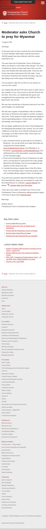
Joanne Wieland (31, 183)
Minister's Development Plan (10, 333)
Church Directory (7, 496)
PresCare (4, 327)
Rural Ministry (6, 469)
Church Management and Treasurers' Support (15, 368)
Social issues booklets (8, 488)
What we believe (7, 423)
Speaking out (6, 420)
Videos (4, 494)
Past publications (7, 508)
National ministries (7, 441)
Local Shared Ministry (8, 382)
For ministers (5, 321)
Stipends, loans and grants (10, 341)
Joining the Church (7, 317)
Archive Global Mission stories (16, 223)
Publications (5, 477)
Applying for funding (8, 374)
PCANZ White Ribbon (8, 431)
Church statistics (7, 393)
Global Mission (6, 458)
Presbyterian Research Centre (11, 455)
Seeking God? (6, 306)
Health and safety (7, 407)
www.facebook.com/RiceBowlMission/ (25, 151)
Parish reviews (6, 390)
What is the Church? (8, 314)
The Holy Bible (6, 311)
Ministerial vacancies (8, 330)
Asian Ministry (6, 450)
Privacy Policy (13, 523)
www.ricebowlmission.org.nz (13, 148)
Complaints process (8, 387)
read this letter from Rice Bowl (21, 185)
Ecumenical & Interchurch (9, 437)
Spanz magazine (7, 480)
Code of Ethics (6, 365)
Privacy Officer (6, 385)
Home (5, 23)
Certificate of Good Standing (10, 335)
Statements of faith (7, 292)
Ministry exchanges (7, 346)
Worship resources (7, 324)
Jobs (3, 301)
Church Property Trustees (9, 376)
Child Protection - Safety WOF (11, 410)
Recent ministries (7, 472)
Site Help (21, 523)
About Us (4, 287)
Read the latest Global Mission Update (18, 233)
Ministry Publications (8, 485)
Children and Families (8, 461)
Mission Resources (7, 453)
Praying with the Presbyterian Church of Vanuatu (21, 231)
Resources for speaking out (10, 428)
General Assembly (7, 290)
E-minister (5, 467)
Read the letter (25, 195)
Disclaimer (5, 523)
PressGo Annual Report (9, 502)
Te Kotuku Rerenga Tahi (9, 505)
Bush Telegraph (6, 482)
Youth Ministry (6, 464)
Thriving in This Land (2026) (15, 261)
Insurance (5, 396)
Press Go (4, 371)
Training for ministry (8, 352)
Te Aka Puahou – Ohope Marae (11, 444)
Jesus (3, 308)
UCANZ (4, 401)
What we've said (7, 426)
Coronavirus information (9, 415)
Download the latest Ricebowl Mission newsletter (22, 236)
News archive (6, 499)
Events (4, 399)
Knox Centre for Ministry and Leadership (14, 447)
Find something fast (23, 2)
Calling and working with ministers (12, 379)
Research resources (8, 295)
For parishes (5, 360)
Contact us (5, 298)
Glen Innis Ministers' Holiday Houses (13, 349)
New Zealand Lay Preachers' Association (14, 404)
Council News (6, 491)
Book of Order (6, 362)
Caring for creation (7, 434)
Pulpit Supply (6, 344)
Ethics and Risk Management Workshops (14, 338)
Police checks (6, 413)
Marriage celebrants (8, 355)
